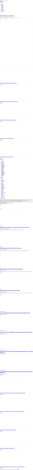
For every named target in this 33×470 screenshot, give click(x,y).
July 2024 (2, 175)
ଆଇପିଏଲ (2, 181)
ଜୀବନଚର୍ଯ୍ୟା (2, 186)
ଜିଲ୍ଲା (2, 10)
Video (2, 11)
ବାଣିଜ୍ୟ (2, 5)
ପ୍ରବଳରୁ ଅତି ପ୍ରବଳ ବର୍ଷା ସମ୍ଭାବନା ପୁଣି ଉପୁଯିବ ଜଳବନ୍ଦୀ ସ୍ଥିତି (10, 290)
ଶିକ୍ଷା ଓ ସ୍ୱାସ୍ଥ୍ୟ (3, 195)
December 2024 (3, 172)
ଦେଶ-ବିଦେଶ (2, 7)
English (2, 4)
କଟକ (1, 182)
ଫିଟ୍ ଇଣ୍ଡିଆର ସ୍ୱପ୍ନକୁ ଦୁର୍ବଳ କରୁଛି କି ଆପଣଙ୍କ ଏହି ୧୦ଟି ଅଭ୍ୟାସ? (8, 83)
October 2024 (2, 173)
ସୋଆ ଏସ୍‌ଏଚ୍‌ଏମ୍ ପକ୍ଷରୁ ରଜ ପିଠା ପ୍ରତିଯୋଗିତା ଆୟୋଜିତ (7, 448)
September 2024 (3, 174)
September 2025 (3, 167)
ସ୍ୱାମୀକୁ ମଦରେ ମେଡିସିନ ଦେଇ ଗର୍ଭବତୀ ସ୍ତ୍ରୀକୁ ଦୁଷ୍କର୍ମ (7, 138)
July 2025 (2, 168)
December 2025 (3, 165)
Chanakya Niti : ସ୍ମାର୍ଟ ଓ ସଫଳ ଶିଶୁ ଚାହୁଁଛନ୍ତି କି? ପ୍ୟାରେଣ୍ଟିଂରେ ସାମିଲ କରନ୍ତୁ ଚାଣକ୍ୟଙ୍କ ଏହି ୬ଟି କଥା (16, 332)
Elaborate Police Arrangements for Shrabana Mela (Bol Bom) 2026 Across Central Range (15, 227)
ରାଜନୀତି (2, 6)
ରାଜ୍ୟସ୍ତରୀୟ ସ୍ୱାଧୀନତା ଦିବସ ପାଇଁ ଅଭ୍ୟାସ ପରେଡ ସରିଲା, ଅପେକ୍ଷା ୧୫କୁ (9, 101)
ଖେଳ (1, 8)
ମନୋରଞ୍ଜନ (2, 191)
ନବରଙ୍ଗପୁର (2, 189)
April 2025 (2, 170)
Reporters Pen (1, 84)
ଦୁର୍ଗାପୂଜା (2, 187)
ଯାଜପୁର (2, 193)
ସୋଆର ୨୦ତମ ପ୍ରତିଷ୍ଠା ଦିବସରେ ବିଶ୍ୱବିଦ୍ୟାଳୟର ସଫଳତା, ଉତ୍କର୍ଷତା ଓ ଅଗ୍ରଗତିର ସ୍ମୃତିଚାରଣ (12, 411)
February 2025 (2, 171)
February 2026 (2, 164)
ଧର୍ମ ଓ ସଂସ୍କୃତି (2, 9)
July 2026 (2, 161)
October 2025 (2, 166)
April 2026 (2, 163)
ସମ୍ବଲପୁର (2, 196)
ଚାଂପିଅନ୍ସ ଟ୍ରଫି (3, 184)
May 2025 (2, 169)
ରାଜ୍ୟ (0, 267)
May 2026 (2, 162)
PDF (1, 179)
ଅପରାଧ (2, 180)
